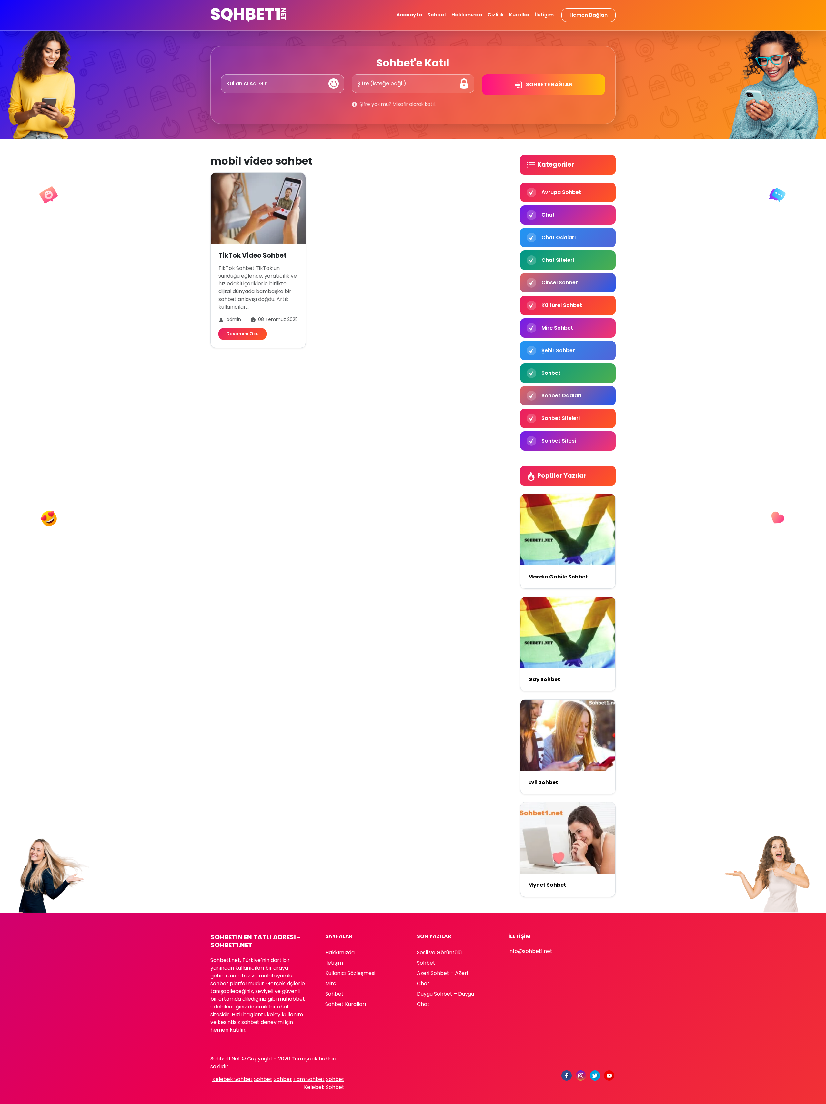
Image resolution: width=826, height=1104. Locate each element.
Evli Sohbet (543, 782)
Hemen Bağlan (588, 15)
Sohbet (436, 14)
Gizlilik (495, 14)
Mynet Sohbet (547, 885)
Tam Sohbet (309, 1079)
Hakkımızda (466, 14)
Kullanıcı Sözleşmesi (350, 973)
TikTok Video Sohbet (252, 255)
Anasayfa (409, 14)
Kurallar (519, 14)
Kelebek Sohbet (232, 1079)
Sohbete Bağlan (549, 84)
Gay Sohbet (544, 679)
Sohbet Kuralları (345, 1004)
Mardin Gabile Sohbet (558, 576)
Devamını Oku (242, 334)
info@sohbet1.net (530, 951)
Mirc (330, 983)
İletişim (544, 14)
